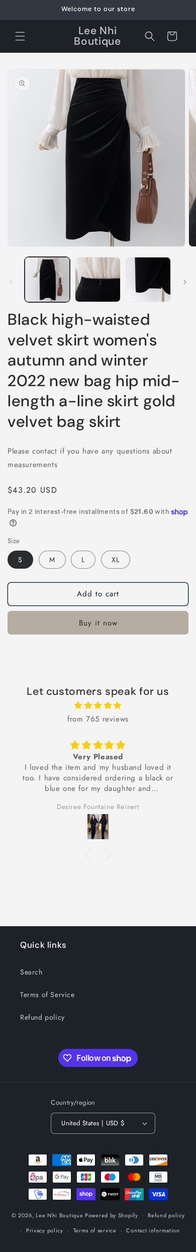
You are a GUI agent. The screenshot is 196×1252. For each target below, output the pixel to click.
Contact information (152, 1230)
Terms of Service (47, 995)
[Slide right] (185, 282)
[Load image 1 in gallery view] (47, 279)
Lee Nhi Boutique (59, 1215)
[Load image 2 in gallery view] (97, 279)
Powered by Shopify (111, 1215)
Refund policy (42, 1017)
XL (116, 560)
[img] (98, 705)
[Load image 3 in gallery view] (148, 279)
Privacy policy (44, 1230)
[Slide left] (11, 282)
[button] (20, 36)
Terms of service (95, 1230)
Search (31, 972)
